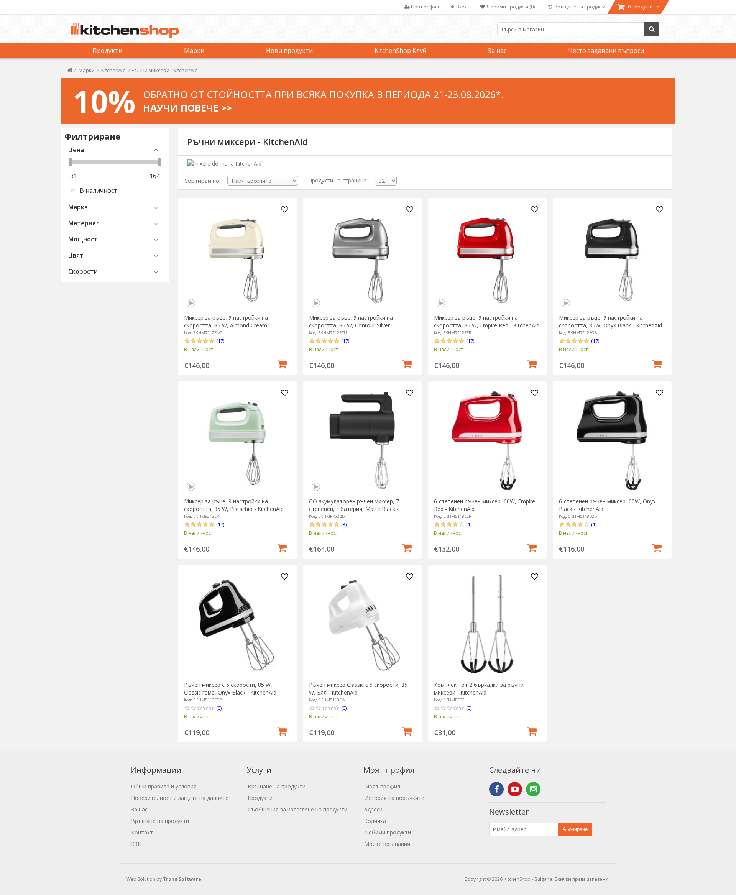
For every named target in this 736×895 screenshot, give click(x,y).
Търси (651, 29)
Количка (375, 820)
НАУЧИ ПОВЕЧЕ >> (187, 107)
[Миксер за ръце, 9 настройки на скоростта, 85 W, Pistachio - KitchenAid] (237, 441)
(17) (220, 340)
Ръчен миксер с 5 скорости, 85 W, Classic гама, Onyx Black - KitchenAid (230, 688)
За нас (497, 50)
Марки (194, 50)
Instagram (533, 789)
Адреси (373, 809)
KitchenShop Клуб (400, 50)
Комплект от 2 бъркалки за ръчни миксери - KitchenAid (479, 688)
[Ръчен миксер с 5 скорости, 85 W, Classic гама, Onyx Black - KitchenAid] (237, 624)
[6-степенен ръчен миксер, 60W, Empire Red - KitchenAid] (487, 441)
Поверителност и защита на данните (179, 797)
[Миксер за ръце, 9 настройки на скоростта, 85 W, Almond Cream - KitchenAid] (237, 257)
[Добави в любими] (285, 209)
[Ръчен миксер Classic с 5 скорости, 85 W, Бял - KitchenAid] (362, 624)
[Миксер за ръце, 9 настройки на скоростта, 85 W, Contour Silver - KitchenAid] (362, 257)
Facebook (496, 789)
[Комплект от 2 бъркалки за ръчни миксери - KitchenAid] (487, 624)
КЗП (136, 843)
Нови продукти (289, 50)
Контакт (142, 832)
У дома (69, 71)
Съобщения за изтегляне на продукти (297, 809)
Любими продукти (387, 832)
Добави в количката (282, 363)
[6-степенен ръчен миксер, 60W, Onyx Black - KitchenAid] (612, 441)
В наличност (98, 190)
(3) (344, 524)
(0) (219, 708)
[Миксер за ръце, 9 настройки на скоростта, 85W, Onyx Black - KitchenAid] (612, 257)
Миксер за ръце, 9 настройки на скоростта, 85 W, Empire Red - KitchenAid (486, 321)
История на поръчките (394, 797)
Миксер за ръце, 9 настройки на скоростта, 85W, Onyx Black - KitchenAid (610, 321)
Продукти (107, 50)
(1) (469, 524)
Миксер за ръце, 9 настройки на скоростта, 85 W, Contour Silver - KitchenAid (351, 325)
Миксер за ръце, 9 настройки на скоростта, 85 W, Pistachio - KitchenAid (234, 505)
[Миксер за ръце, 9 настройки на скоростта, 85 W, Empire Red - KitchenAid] (487, 257)
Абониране (575, 829)
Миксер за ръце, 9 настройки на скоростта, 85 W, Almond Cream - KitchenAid (227, 325)
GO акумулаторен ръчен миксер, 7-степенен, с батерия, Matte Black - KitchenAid (355, 509)
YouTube (515, 789)
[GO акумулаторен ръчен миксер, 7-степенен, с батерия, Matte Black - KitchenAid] (362, 441)
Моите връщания (387, 843)
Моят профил (382, 786)
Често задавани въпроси (606, 50)
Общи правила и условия (164, 786)
